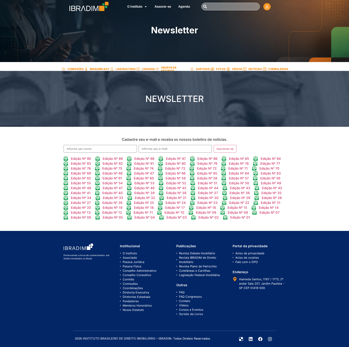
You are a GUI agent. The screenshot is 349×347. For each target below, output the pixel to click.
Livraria (148, 69)
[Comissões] (63, 69)
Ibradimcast (100, 69)
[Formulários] (264, 69)
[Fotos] (212, 69)
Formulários (278, 69)
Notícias (255, 69)
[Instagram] (270, 339)
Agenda (184, 6)
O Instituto (134, 6)
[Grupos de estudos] (157, 69)
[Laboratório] (112, 69)
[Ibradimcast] (86, 69)
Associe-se (163, 6)
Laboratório (126, 69)
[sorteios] (192, 69)
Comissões (75, 69)
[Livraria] (138, 69)
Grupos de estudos (168, 69)
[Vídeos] (228, 69)
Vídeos (237, 69)
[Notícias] (245, 69)
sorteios (203, 69)
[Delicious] (241, 339)
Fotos (220, 69)
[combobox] (230, 6)
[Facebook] (260, 339)
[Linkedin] (250, 339)
